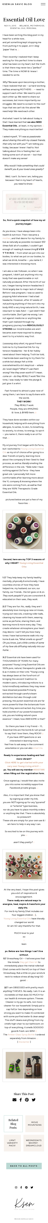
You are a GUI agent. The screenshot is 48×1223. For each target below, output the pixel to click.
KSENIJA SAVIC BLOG (17, 4)
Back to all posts (24, 1166)
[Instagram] (16, 1187)
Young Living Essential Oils (17, 918)
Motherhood (37, 26)
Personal (32, 28)
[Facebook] (21, 1187)
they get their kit (29, 962)
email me (37, 748)
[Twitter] (31, 1187)
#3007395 (39, 769)
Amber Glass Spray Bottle (21, 1034)
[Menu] (43, 4)
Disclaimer (24, 1041)
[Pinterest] (26, 1187)
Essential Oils (17, 28)
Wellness (24, 26)
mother (6, 238)
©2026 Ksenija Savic (24, 1219)
